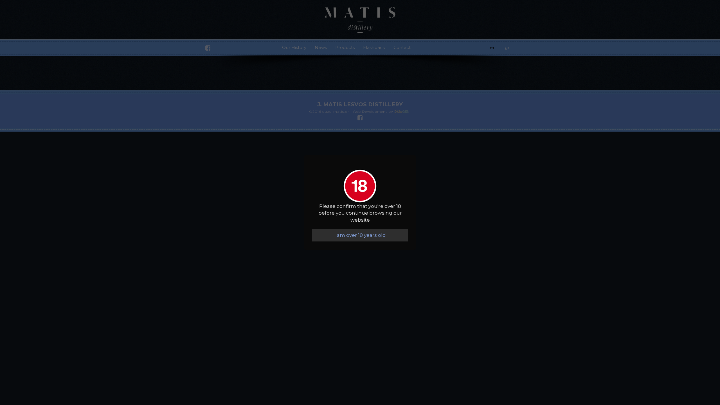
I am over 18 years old (360, 235)
